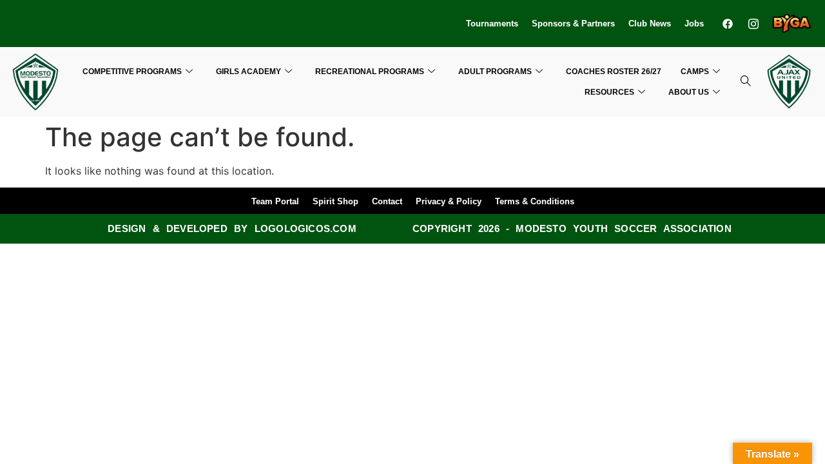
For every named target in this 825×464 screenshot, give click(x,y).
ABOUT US (688, 92)
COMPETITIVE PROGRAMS (132, 71)
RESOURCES (609, 92)
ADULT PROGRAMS (495, 71)
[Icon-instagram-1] (753, 23)
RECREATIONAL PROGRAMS (369, 71)
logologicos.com (305, 228)
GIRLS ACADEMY (248, 71)
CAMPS (695, 71)
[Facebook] (728, 23)
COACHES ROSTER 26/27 (613, 71)
